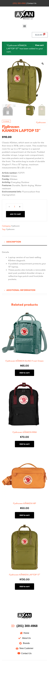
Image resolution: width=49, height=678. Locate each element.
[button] (24, 26)
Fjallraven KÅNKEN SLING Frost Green (24, 361)
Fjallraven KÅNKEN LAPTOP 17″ (24, 574)
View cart (39, 45)
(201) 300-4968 (19, 3)
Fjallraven (41, 122)
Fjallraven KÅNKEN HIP (24, 503)
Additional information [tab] (20, 290)
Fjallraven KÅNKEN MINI (25, 432)
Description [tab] (13, 241)
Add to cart (15, 214)
